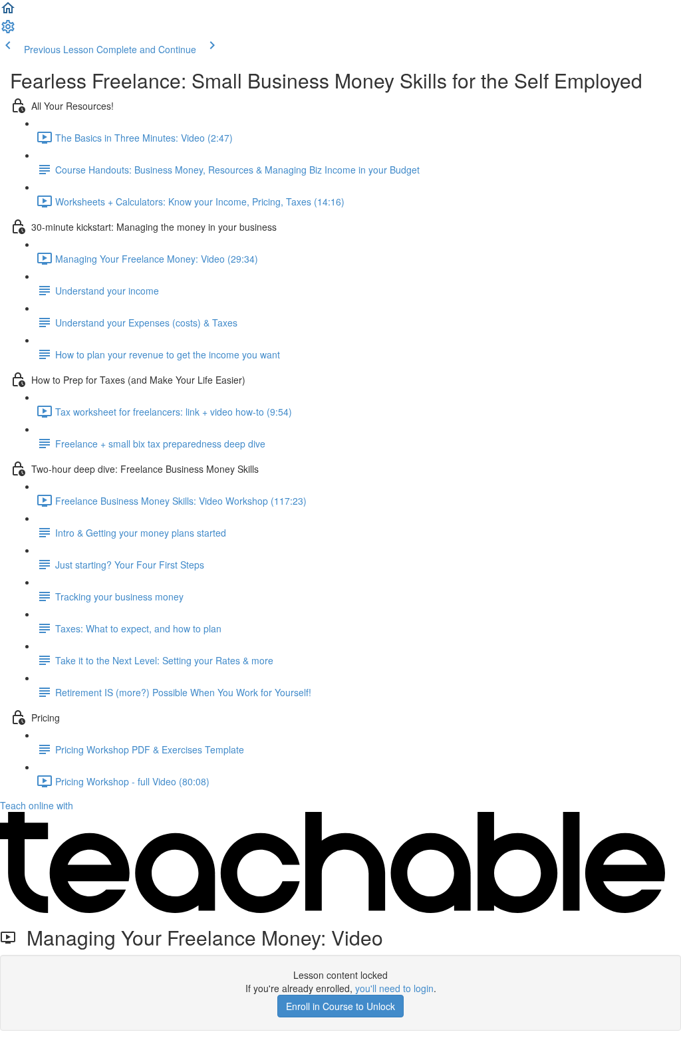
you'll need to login (394, 988)
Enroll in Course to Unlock (340, 1006)
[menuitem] (8, 30)
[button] (8, 12)
